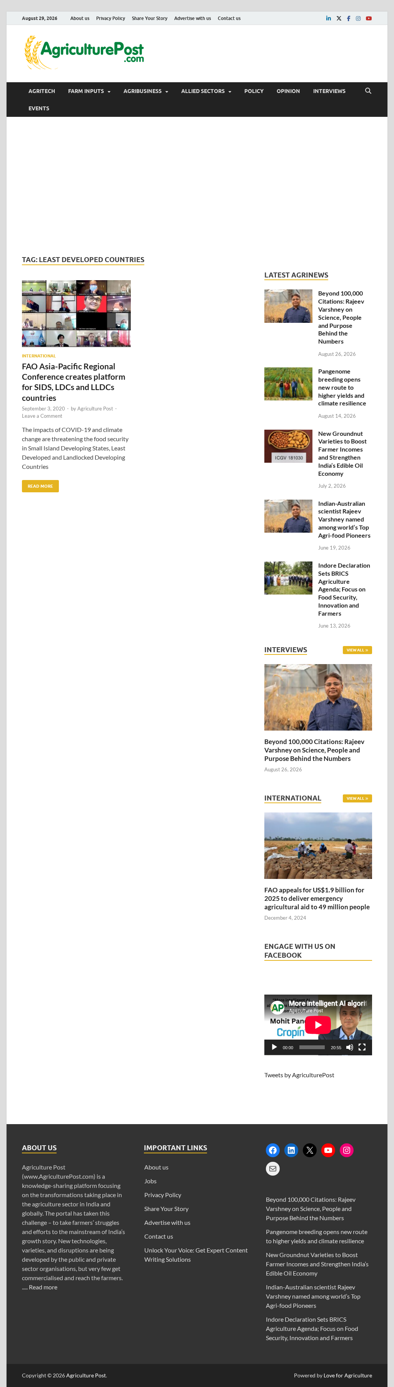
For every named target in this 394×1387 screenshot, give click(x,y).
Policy (254, 91)
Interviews (329, 91)
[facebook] (348, 18)
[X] (310, 1150)
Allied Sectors (203, 91)
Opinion (288, 91)
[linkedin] (328, 18)
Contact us (229, 18)
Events (38, 108)
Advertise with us (192, 18)
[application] (318, 1025)
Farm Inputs (86, 91)
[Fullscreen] (362, 1047)
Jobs (150, 1180)
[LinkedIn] (291, 1150)
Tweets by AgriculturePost (299, 1074)
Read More (37, 484)
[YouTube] (328, 1150)
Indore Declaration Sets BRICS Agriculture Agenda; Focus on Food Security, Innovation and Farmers (344, 589)
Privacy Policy (110, 18)
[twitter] (339, 18)
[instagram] (358, 18)
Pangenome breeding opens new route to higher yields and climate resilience (342, 387)
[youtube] (369, 18)
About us (79, 18)
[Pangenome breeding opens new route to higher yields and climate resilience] (288, 371)
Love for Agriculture (348, 1375)
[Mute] (350, 1047)
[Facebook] (273, 1150)
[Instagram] (347, 1150)
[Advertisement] (197, 186)
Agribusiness (143, 91)
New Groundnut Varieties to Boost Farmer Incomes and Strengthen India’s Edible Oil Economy (342, 453)
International (39, 356)
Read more (43, 1287)
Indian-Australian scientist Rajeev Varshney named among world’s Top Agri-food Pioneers (344, 519)
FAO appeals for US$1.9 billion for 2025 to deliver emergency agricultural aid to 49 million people (317, 898)
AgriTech (41, 91)
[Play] (274, 1047)
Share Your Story (149, 18)
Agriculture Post (95, 408)
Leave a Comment (42, 416)
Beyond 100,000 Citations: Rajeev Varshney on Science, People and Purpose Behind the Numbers (341, 317)
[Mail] (273, 1169)
